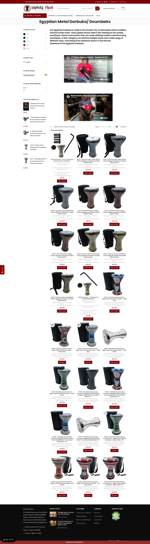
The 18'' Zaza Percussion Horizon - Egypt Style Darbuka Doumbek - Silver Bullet (114, 350)
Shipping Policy (81, 516)
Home (51, 126)
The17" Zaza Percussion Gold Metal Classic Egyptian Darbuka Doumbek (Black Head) (114, 255)
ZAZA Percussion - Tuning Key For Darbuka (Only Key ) (88, 298)
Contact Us (122, 1)
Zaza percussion (57, 130)
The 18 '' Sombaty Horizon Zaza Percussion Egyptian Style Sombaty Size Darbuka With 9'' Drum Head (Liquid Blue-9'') (62, 439)
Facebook (96, 2)
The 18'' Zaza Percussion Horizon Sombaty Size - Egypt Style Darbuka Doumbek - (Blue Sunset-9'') (114, 483)
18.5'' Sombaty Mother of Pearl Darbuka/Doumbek (62, 173)
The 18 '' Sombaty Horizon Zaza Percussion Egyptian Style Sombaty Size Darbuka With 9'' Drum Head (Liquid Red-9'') (114, 394)
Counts (65, 517)
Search (97, 8)
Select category (87, 8)
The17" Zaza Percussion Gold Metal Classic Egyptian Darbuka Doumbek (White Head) (62, 298)
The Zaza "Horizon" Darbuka (116, 304)
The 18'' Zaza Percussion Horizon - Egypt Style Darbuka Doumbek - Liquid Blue (88, 350)
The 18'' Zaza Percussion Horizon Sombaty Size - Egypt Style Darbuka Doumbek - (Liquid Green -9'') (114, 438)
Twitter (98, 2)
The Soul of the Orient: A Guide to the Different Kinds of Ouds (65, 523)
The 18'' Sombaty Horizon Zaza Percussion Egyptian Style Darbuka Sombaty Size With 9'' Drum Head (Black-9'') (88, 394)
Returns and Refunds (83, 520)
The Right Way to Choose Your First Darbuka (66, 513)
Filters (122, 127)
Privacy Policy (81, 523)
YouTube (105, 2)
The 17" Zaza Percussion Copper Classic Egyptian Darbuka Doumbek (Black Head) (114, 212)
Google (100, 2)
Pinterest (107, 2)
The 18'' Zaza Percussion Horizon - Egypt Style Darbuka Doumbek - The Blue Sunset (88, 483)
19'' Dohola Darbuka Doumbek (62, 175)
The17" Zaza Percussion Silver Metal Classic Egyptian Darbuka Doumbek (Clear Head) (62, 212)
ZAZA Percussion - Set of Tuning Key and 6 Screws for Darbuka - (62, 160)
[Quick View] (73, 136)
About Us (97, 513)
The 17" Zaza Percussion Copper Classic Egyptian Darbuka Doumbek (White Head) (88, 212)
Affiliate (97, 523)
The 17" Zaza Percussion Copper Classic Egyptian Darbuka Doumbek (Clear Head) (62, 255)
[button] (75, 542)
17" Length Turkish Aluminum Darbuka (88, 442)
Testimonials (98, 516)
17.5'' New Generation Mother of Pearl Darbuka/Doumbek (62, 168)
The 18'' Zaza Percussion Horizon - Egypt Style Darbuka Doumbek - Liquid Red (114, 298)
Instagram (102, 2)
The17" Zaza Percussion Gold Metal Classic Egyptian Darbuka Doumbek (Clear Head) (88, 255)
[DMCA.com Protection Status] (116, 516)
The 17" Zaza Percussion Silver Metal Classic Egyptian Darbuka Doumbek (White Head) (88, 161)
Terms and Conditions (83, 513)
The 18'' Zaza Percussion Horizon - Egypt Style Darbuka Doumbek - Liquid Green (62, 393)
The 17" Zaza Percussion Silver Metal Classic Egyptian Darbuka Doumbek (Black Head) (114, 161)
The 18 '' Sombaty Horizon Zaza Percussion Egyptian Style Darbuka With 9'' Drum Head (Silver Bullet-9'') (88, 438)
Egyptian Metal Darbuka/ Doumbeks (88, 164)
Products (88, 166)
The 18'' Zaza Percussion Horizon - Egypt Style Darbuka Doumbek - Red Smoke (62, 483)
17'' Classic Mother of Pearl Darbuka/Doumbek (62, 163)
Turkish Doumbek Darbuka (114, 305)
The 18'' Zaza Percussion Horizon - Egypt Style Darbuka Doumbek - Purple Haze (62, 350)
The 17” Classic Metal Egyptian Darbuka (88, 167)
